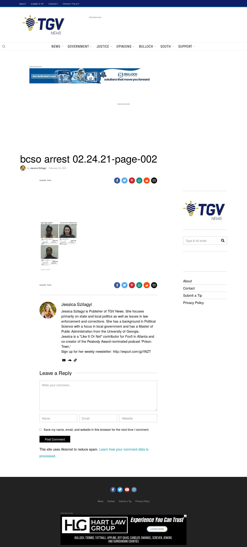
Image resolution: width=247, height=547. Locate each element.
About (187, 280)
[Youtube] (127, 489)
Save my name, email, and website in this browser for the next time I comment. (96, 429)
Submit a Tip (192, 295)
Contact (189, 288)
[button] (3, 46)
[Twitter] (120, 489)
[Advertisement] (150, 26)
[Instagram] (134, 489)
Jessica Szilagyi (38, 168)
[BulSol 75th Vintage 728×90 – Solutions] (90, 75)
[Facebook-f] (113, 489)
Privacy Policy (193, 302)
